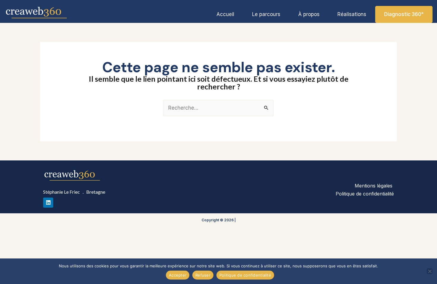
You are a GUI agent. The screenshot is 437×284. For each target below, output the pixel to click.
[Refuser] (430, 271)
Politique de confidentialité (365, 194)
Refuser (202, 275)
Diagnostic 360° (404, 14)
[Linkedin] (48, 203)
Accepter (177, 275)
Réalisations (351, 14)
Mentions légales (374, 186)
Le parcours (266, 14)
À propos (309, 14)
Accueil (225, 14)
